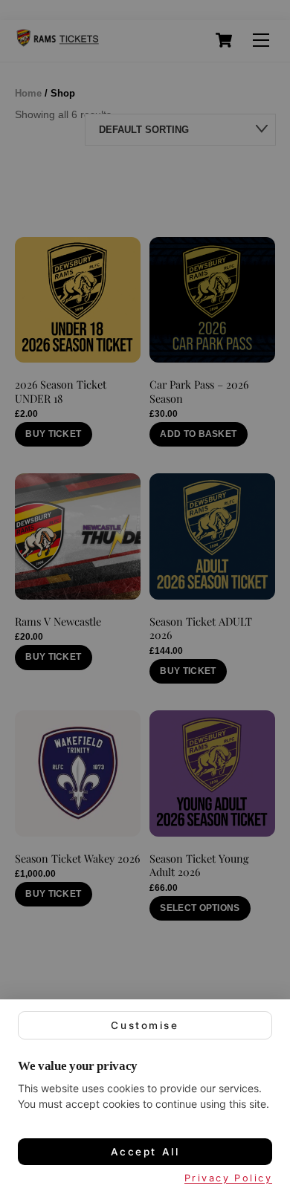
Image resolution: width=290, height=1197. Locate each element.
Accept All (145, 1152)
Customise (144, 1025)
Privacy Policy (228, 1178)
